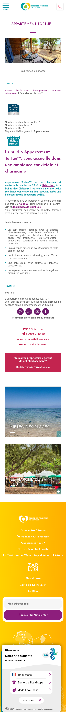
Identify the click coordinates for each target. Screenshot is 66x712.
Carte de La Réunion (33, 585)
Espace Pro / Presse (33, 530)
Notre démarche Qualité (33, 549)
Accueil (9, 90)
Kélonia (23, 203)
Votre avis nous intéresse (33, 536)
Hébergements (39, 90)
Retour (10, 83)
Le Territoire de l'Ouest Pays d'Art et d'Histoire (33, 555)
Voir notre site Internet (33, 344)
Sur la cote (22, 90)
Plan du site (33, 578)
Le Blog (33, 591)
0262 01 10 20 (36, 334)
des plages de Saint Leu (26, 206)
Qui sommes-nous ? (33, 543)
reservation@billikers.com (33, 339)
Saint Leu (48, 185)
